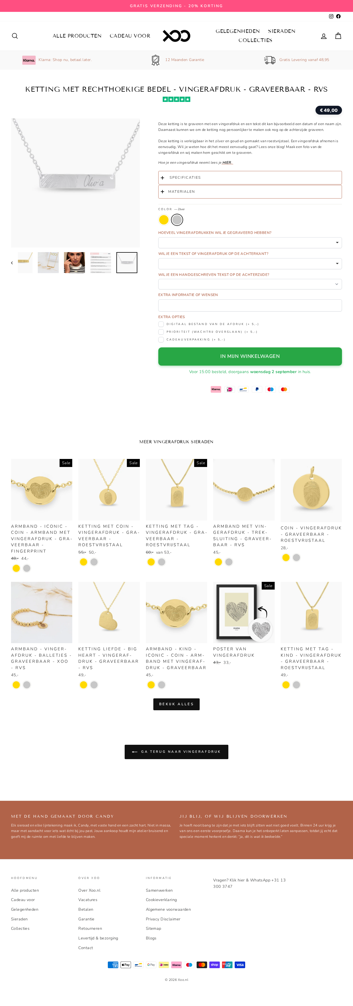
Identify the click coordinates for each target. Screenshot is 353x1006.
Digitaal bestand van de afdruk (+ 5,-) (213, 324)
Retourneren (90, 928)
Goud (163, 219)
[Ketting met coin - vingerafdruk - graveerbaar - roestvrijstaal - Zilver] (94, 562)
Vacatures (87, 899)
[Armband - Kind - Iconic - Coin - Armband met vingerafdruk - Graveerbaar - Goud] (151, 685)
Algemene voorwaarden (168, 909)
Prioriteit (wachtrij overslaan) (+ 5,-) (212, 332)
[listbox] (250, 242)
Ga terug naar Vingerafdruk (180, 751)
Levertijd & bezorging (98, 938)
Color (171, 209)
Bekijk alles (176, 704)
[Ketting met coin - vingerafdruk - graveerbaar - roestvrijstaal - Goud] (83, 562)
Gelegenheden (238, 31)
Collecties (255, 40)
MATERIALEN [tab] (181, 191)
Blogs (151, 938)
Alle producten (77, 36)
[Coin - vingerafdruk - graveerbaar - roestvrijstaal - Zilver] (296, 557)
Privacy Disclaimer (163, 919)
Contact (85, 947)
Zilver (177, 219)
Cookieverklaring (161, 899)
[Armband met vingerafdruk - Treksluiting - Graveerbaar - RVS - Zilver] (229, 562)
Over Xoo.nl (89, 890)
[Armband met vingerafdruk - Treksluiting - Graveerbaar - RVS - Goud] (218, 562)
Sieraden (281, 31)
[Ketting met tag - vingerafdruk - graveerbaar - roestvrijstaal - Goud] (151, 562)
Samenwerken (159, 890)
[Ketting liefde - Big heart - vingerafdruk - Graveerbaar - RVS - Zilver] (94, 685)
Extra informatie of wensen (188, 294)
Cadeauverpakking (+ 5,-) (196, 339)
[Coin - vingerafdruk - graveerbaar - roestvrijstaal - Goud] (286, 557)
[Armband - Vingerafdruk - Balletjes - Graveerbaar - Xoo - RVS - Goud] (16, 685)
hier (226, 162)
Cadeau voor (130, 36)
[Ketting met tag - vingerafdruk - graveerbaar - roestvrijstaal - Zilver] (161, 562)
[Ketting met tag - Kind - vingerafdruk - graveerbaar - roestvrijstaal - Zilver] (296, 685)
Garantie (86, 919)
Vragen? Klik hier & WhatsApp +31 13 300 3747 (249, 883)
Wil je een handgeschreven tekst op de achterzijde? (213, 274)
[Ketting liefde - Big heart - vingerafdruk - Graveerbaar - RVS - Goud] (83, 685)
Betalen (85, 909)
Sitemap (153, 928)
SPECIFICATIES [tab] (184, 177)
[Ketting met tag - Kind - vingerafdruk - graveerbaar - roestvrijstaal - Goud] (286, 685)
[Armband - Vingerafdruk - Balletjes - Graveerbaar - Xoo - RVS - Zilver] (27, 685)
